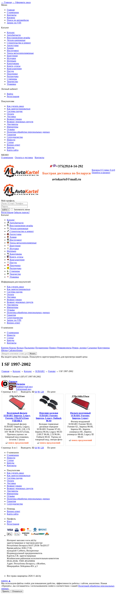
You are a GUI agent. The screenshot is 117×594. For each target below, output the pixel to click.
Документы (12, 124)
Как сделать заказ (15, 106)
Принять (5, 591)
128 (42, 392)
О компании (13, 12)
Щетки (4, 350)
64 (36, 392)
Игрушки (11, 58)
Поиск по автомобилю (18, 20)
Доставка (11, 116)
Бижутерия (12, 55)
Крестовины (104, 348)
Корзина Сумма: (103, 170)
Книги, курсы (13, 66)
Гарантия (11, 134)
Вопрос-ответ (13, 145)
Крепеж (5, 348)
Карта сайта (12, 150)
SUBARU (40, 371)
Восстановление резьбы (18, 37)
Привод (53, 348)
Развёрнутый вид (24, 386)
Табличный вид (23, 389)
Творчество (12, 81)
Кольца (20, 348)
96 (39, 392)
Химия (10, 48)
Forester (52, 371)
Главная (11, 10)
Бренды (10, 147)
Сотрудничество (15, 137)
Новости (11, 139)
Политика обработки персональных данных (28, 132)
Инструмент (13, 50)
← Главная (6, 2)
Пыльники (29, 348)
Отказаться (17, 591)
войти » (5, 210)
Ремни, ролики (79, 348)
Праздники (12, 74)
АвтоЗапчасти (14, 35)
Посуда (10, 71)
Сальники (92, 348)
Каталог (11, 32)
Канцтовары (13, 63)
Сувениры (12, 79)
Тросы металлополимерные (20, 53)
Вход (9, 521)
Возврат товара (14, 119)
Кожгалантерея (14, 68)
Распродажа (12, 76)
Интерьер (11, 61)
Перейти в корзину (101, 172)
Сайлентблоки (15, 350)
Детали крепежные (16, 40)
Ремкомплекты (64, 348)
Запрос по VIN (14, 23)
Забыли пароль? (22, 212)
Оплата (10, 114)
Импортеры (12, 127)
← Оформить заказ (21, 2)
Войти (10, 94)
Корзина (11, 17)
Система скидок (15, 111)
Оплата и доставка (24, 157)
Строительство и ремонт (19, 43)
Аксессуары (13, 45)
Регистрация (13, 96)
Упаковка (11, 84)
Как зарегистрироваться (18, 109)
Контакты (11, 15)
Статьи (10, 142)
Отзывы (11, 129)
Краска (12, 348)
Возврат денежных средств (20, 121)
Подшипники (42, 348)
